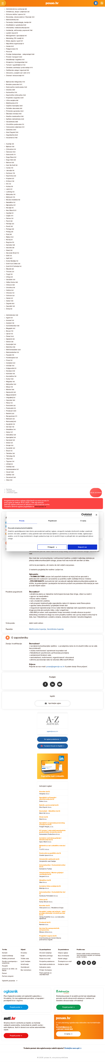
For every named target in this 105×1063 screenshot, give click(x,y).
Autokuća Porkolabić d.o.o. (52, 894)
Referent (9, 419)
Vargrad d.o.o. (51, 874)
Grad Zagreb (10, 132)
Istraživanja (25, 964)
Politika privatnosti (8, 958)
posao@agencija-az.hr (55, 666)
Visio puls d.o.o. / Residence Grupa (51, 906)
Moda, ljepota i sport (13, 41)
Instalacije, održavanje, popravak (17, 30)
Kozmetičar (10, 376)
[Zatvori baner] (96, 514)
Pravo (8, 51)
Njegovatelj (10, 395)
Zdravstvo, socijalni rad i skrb (16, 73)
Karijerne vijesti (63, 964)
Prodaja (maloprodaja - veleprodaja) (18, 54)
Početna (9, 489)
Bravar (8, 331)
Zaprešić (9, 306)
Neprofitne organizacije (14, 43)
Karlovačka (10, 92)
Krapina (8, 178)
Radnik (8, 413)
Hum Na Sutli (10, 165)
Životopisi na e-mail (64, 961)
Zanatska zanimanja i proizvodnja (17, 67)
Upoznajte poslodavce (47, 964)
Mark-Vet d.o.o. (49, 812)
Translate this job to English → (53, 746)
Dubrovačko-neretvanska (15, 87)
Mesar (8, 387)
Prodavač (9, 411)
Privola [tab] (21, 521)
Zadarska (9, 129)
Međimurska (10, 103)
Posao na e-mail (44, 958)
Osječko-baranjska (12, 106)
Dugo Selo (9, 160)
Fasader (9, 355)
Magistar (9, 381)
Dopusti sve (82, 547)
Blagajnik (9, 328)
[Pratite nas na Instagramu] (89, 963)
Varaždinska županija (55, 629)
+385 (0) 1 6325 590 (64, 1029)
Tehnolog (9, 456)
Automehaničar (11, 326)
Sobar (8, 432)
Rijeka (8, 237)
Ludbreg (9, 192)
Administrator (10, 315)
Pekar (8, 403)
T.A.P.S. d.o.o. (52, 847)
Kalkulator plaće (45, 967)
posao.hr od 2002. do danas (9, 969)
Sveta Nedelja (11, 261)
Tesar (8, 459)
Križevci (9, 181)
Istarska (9, 90)
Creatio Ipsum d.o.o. (50, 854)
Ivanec (8, 168)
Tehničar (9, 453)
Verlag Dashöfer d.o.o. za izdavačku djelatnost (52, 915)
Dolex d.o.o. (47, 799)
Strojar (8, 445)
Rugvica (9, 242)
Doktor (8, 341)
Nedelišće (9, 202)
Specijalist (9, 437)
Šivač (8, 451)
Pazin (8, 221)
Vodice (8, 290)
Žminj (8, 309)
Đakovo (8, 162)
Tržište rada (25, 958)
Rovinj (8, 239)
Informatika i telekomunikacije (16, 27)
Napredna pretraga (46, 955)
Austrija (8, 144)
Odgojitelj (9, 397)
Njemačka (9, 205)
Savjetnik (9, 424)
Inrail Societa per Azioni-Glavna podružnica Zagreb (50, 937)
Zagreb (8, 303)
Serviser (9, 427)
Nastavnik (9, 392)
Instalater (9, 363)
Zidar (8, 480)
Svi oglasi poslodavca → (52, 739)
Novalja (8, 208)
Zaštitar (8, 474)
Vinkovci (9, 285)
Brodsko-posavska (12, 84)
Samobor (9, 245)
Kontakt (4, 953)
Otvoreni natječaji (45, 953)
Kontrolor (9, 373)
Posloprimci (11, 491)
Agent (8, 318)
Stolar (8, 443)
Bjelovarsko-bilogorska (14, 82)
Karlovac (9, 173)
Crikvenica (9, 149)
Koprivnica (9, 176)
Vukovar (9, 295)
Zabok (8, 298)
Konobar (9, 371)
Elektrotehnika (11, 19)
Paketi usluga (62, 958)
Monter (8, 389)
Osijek (8, 216)
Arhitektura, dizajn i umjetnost (16, 11)
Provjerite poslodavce (46, 961)
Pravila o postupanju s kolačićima (9, 962)
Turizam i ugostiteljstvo (14, 65)
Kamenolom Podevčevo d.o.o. (52, 832)
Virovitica (9, 287)
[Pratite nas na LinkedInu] (84, 963)
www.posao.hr (40, 506)
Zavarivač (9, 477)
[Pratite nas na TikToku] (94, 963)
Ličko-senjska (11, 100)
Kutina (8, 186)
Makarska (9, 194)
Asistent (9, 323)
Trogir (8, 274)
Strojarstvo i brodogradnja (15, 62)
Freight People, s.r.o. (52, 824)
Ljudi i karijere (25, 961)
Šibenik (8, 269)
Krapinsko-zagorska (13, 98)
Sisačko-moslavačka (13, 116)
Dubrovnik (9, 154)
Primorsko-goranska (13, 111)
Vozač (8, 472)
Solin (7, 255)
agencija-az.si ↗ (52, 731)
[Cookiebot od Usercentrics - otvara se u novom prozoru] (83, 514)
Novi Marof (10, 210)
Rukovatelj (9, 421)
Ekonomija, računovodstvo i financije (18, 17)
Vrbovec (9, 293)
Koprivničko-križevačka (14, 95)
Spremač (9, 440)
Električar (9, 347)
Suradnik (9, 448)
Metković (9, 197)
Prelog (8, 231)
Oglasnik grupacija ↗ (9, 980)
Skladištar (9, 429)
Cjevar (8, 333)
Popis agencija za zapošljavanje (45, 973)
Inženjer (9, 365)
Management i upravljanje (15, 35)
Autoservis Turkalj (52, 867)
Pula (7, 234)
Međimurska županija (37, 629)
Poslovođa (9, 408)
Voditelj (8, 466)
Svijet (23, 955)
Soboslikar (9, 435)
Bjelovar (9, 146)
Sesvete (9, 247)
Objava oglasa (63, 953)
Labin (8, 189)
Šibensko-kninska (12, 113)
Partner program (7, 976)
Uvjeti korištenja (7, 955)
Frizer (8, 360)
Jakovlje (9, 170)
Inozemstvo (10, 137)
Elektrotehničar (11, 352)
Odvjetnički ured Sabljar (49, 860)
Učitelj (8, 464)
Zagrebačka (10, 135)
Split (7, 258)
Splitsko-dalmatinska (13, 119)
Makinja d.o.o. (50, 887)
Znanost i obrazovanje (13, 75)
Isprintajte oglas (54, 703)
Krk (7, 184)
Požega (8, 229)
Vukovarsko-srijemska (13, 127)
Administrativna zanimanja (15, 9)
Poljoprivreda (10, 49)
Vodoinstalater (11, 469)
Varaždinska (10, 121)
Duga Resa (10, 157)
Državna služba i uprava (14, 14)
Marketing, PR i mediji (13, 38)
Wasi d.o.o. (45, 881)
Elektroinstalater (11, 349)
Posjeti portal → (16, 1007)
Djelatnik (9, 339)
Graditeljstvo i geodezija (14, 25)
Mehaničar (9, 384)
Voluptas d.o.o (44, 793)
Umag (8, 277)
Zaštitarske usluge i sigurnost (16, 70)
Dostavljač (9, 344)
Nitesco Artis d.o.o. (49, 930)
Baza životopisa (63, 955)
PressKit (5, 966)
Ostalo (8, 46)
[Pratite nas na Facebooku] (79, 963)
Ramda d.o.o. (44, 923)
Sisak (8, 250)
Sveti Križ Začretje (12, 266)
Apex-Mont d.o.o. (50, 840)
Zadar (8, 301)
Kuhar (8, 379)
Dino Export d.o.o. (48, 806)
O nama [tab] (83, 521)
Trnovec (9, 271)
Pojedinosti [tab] (52, 521)
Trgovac (9, 461)
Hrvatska (24, 953)
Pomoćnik (9, 405)
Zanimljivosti (25, 967)
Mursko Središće (12, 200)
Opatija (8, 213)
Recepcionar (10, 416)
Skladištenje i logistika (13, 59)
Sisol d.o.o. (43, 818)
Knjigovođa (10, 368)
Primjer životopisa (45, 970)
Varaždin (9, 279)
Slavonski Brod (11, 253)
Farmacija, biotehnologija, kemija (17, 22)
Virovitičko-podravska (13, 124)
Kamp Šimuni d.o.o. (46, 901)
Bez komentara (26, 970)
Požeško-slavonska (13, 108)
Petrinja (8, 223)
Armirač (8, 320)
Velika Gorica (10, 282)
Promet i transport (12, 57)
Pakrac (8, 218)
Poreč (8, 226)
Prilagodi (51, 547)
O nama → (68, 1034)
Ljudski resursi (11, 33)
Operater (9, 400)
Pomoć (4, 973)
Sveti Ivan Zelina (12, 263)
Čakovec (9, 152)
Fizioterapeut (10, 357)
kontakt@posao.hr (64, 1027)
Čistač (8, 336)
